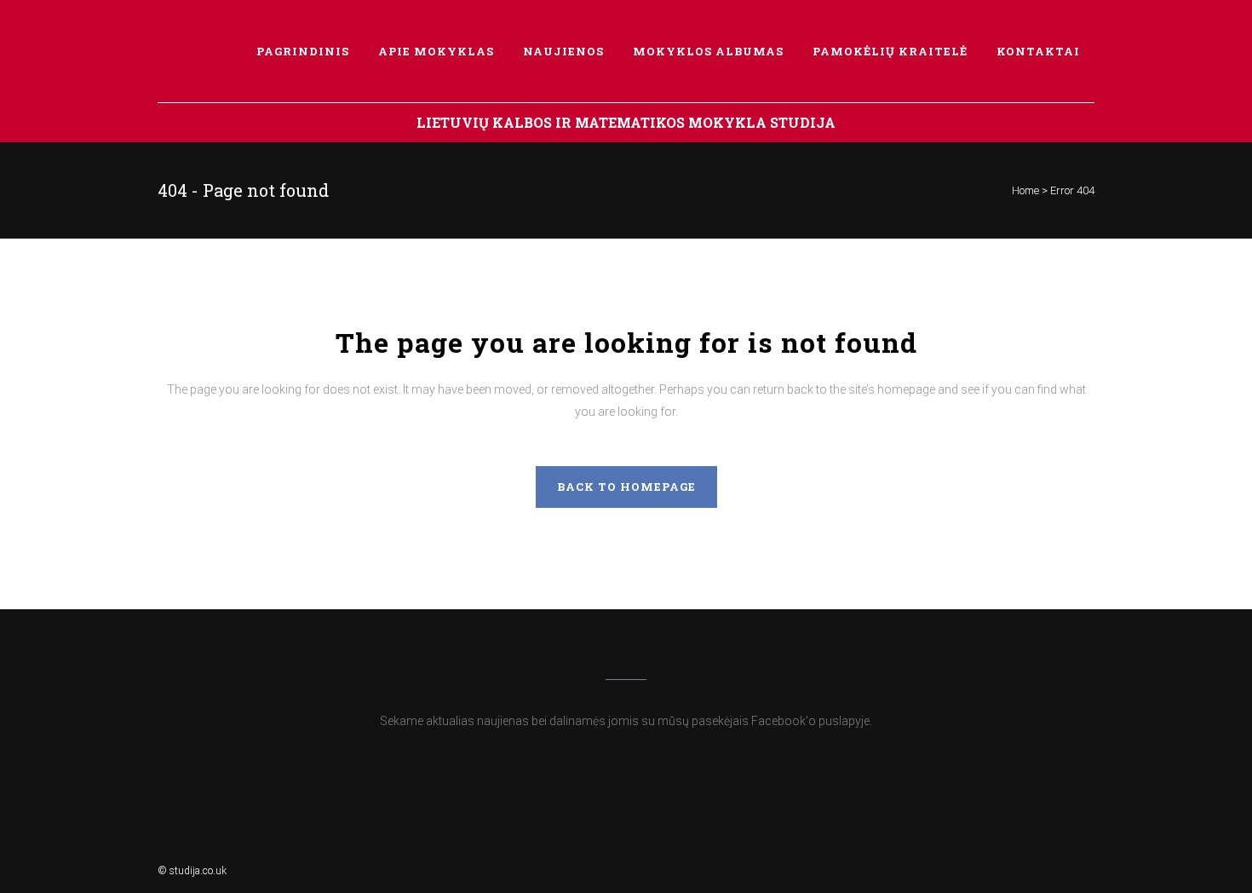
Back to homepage (626, 486)
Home (1025, 190)
